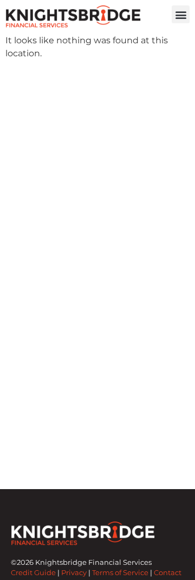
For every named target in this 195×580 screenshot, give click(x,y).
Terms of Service (120, 573)
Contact (167, 573)
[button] (181, 14)
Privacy (74, 573)
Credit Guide (33, 573)
